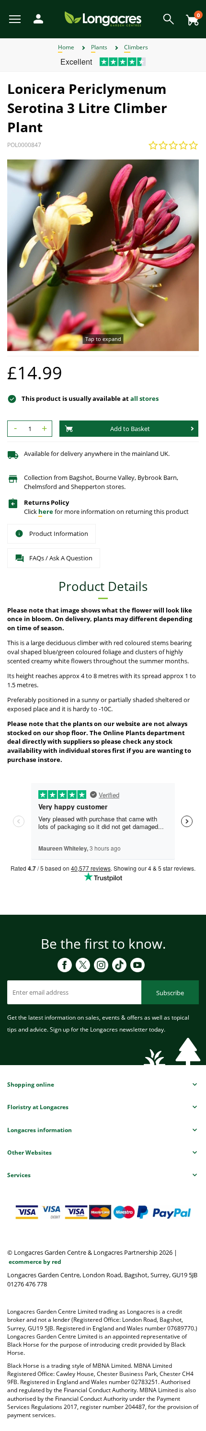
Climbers (136, 47)
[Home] (103, 18)
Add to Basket (130, 428)
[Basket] (189, 16)
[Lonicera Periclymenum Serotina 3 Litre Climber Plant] (103, 255)
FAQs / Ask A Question (60, 558)
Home (66, 47)
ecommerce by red (35, 1262)
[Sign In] (36, 18)
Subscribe (170, 992)
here (45, 511)
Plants (99, 47)
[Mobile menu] (15, 18)
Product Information (58, 533)
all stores (144, 398)
